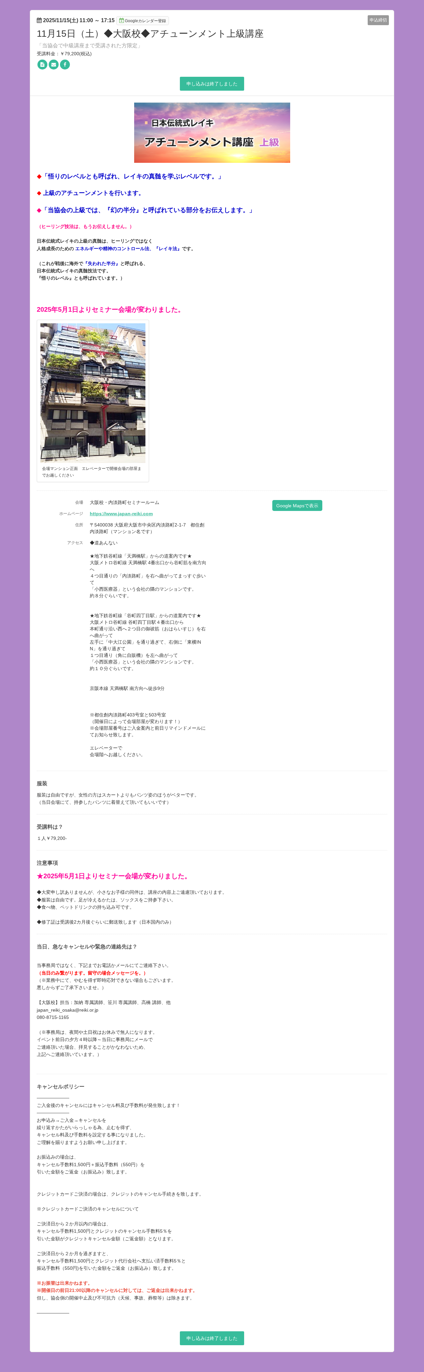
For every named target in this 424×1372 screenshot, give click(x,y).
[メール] (54, 64)
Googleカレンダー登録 (145, 21)
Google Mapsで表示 (297, 505)
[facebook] (65, 64)
